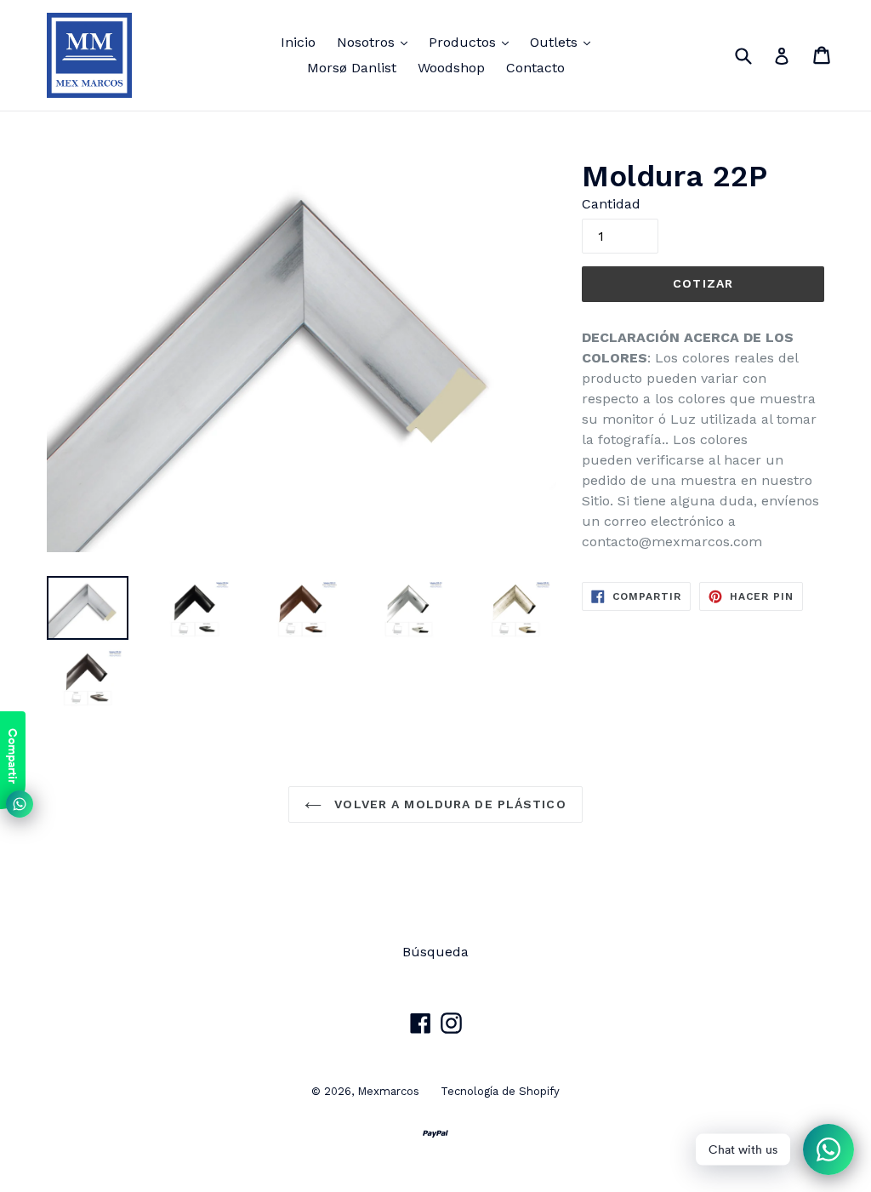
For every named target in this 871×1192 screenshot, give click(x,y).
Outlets (564, 41)
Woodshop (451, 68)
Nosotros (376, 41)
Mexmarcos (388, 1091)
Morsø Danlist (351, 68)
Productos (473, 41)
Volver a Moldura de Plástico (448, 804)
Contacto (535, 68)
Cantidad (611, 204)
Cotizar (703, 283)
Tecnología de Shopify (500, 1091)
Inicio (298, 42)
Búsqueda (435, 952)
